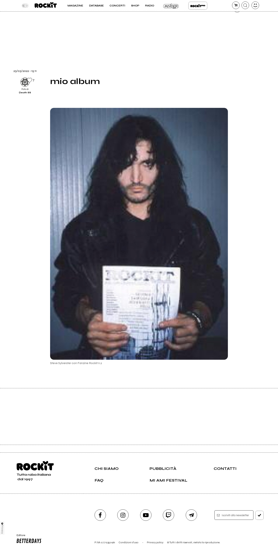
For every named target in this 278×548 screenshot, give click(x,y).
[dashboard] (255, 5)
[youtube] (145, 515)
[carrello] (236, 5)
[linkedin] (237, 72)
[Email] (237, 20)
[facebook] (237, 59)
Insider (171, 5)
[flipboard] (237, 33)
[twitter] (237, 46)
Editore (19, 537)
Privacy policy (155, 542)
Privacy (2, 529)
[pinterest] (237, 85)
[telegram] (191, 515)
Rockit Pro (197, 6)
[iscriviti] (259, 515)
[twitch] (168, 515)
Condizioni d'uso (128, 542)
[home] (46, 5)
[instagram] (123, 515)
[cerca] (245, 5)
